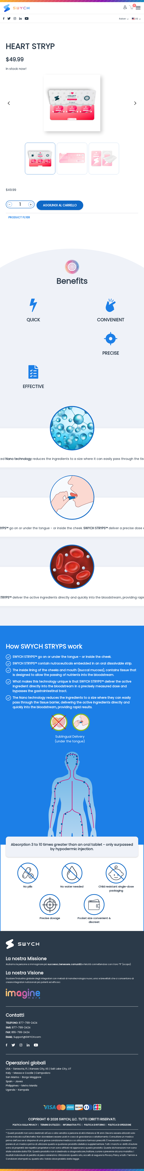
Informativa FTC (72, 1124)
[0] (131, 8)
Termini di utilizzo (50, 1124)
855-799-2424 (20, 1032)
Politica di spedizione (119, 1124)
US (136, 18)
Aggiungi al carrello (60, 205)
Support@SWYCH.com (27, 1037)
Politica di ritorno (94, 1124)
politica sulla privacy (25, 1124)
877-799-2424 (28, 1022)
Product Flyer (19, 217)
